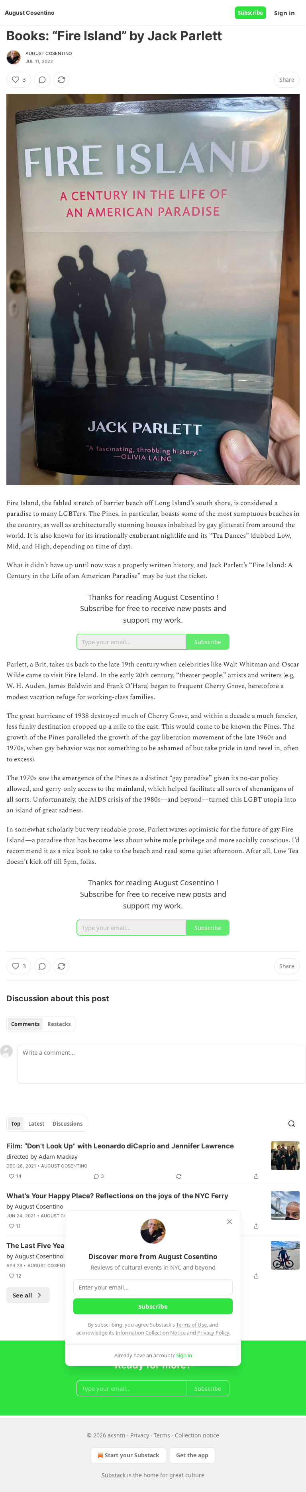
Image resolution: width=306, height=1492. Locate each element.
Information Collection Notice (151, 1332)
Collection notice (197, 1435)
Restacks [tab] (59, 1024)
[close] (229, 1221)
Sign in (284, 13)
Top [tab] (15, 1123)
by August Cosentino (34, 1206)
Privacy (139, 1435)
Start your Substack (132, 1455)
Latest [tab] (36, 1123)
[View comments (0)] (42, 80)
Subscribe (250, 12)
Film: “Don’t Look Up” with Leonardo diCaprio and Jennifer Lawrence (120, 1146)
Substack (114, 1475)
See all (22, 1295)
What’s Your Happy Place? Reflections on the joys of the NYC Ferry (117, 1196)
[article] (153, 1161)
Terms (162, 1435)
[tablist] (40, 1024)
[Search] (292, 1124)
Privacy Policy (213, 1332)
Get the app (192, 1455)
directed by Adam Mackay (42, 1156)
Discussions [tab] (67, 1123)
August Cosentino (49, 53)
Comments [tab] (25, 1024)
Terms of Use (191, 1324)
